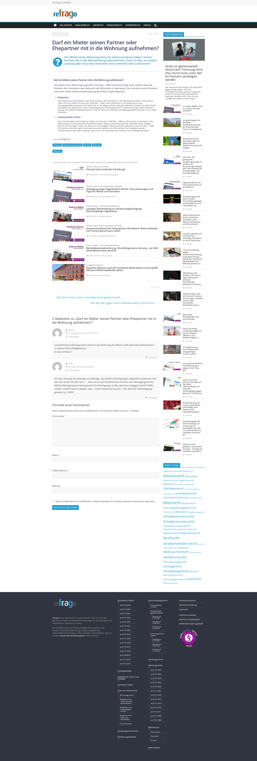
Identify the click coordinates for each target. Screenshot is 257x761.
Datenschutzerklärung (188, 605)
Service (147, 25)
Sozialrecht (184, 525)
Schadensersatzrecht (178, 521)
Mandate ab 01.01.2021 (157, 617)
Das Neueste (66, 25)
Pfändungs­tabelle (155, 665)
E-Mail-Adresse (60, 470)
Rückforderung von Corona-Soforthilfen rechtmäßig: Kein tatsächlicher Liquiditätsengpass (191, 407)
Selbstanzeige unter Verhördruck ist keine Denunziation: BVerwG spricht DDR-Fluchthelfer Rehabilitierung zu (193, 299)
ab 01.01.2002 (156, 720)
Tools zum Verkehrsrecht (127, 690)
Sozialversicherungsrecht (174, 529)
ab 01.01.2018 (125, 643)
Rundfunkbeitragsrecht (196, 512)
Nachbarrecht (188, 503)
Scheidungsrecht (170, 525)
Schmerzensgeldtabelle (127, 737)
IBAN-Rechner (153, 727)
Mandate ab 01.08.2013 (157, 622)
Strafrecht (171, 538)
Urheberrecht (182, 547)
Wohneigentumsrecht (173, 575)
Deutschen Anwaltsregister (73, 635)
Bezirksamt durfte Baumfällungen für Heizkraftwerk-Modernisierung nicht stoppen (192, 143)
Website (56, 485)
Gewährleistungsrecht (191, 489)
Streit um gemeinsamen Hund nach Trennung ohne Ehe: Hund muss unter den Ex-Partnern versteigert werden (184, 73)
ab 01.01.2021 (125, 626)
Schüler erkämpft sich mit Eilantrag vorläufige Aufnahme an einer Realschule (192, 237)
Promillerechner (126, 724)
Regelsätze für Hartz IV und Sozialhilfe (128, 678)
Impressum (183, 609)
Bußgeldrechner (126, 701)
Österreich (155, 736)
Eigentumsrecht (187, 480)
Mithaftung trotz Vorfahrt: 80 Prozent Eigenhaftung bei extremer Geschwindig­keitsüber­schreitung (192, 279)
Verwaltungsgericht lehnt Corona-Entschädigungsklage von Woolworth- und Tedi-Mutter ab (192, 201)
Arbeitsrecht (174, 475)
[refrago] (55, 25)
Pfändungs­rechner (155, 659)
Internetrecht (132, 25)
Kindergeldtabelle (124, 671)
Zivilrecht (194, 579)
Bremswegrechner (127, 695)
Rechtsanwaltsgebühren (158, 600)
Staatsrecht (191, 529)
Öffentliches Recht (170, 583)
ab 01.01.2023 (125, 618)
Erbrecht (168, 484)
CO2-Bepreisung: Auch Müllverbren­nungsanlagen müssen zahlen (191, 350)
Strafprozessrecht (189, 533)
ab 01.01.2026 (125, 605)
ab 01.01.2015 (125, 659)
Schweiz (154, 740)
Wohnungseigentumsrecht (175, 579)
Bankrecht (191, 476)
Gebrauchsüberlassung (72, 145)
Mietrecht (98, 25)
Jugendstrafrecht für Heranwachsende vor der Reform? (192, 184)
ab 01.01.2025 (125, 609)
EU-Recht (178, 484)
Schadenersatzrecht (178, 516)
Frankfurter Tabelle (125, 685)
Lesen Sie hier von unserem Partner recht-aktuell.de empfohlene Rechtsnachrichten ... (96, 162)
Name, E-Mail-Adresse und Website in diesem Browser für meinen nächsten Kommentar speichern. (106, 501)
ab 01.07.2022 (156, 686)
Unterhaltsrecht (169, 548)
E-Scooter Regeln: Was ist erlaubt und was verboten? (193, 108)
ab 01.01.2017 (125, 647)
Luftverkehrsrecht (195, 498)
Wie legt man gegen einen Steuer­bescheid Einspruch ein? (124, 303)
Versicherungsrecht (175, 562)
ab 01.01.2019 (125, 638)
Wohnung (96, 145)
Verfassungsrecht (195, 552)
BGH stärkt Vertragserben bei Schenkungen (191, 316)
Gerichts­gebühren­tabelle (158, 635)
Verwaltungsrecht (175, 571)
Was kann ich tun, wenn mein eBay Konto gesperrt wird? (87, 297)
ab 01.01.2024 (125, 613)
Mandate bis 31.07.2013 (157, 627)
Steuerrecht (170, 533)
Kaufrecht (183, 497)
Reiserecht (181, 511)
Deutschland (155, 732)
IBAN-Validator (154, 747)
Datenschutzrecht (171, 480)
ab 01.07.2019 (125, 634)
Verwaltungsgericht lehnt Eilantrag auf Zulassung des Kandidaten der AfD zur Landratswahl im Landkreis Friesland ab (192, 428)
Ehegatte (57, 145)
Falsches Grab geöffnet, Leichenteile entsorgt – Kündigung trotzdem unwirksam (192, 447)
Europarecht (188, 484)
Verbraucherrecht (175, 552)
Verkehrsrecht (114, 25)
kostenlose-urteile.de (187, 615)
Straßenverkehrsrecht (180, 543)
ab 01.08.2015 (125, 655)
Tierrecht (201, 544)
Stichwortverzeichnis (187, 600)
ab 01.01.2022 (125, 622)
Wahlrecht (193, 571)
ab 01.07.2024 (156, 678)
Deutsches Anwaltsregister (189, 619)
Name (56, 455)
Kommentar (59, 416)
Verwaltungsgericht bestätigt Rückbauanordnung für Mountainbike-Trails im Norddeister (192, 124)
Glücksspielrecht (169, 494)
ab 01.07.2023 (156, 682)
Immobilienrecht (186, 493)
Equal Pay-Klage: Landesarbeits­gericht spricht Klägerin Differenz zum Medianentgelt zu (192, 333)
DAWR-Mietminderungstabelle (191, 623)
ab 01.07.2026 (156, 670)
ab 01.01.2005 (156, 716)
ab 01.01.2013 (125, 664)
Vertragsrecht (172, 566)
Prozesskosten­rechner (156, 606)
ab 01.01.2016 (125, 651)
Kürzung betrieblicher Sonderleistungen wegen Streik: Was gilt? (193, 366)
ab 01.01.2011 (156, 712)
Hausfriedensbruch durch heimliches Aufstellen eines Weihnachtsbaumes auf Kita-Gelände (192, 219)
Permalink (74, 336)
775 (157, 287)
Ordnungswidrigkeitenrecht (179, 508)
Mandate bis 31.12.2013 (157, 650)
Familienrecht (82, 25)
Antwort (153, 357)
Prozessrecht (169, 512)
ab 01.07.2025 (156, 674)
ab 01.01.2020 (125, 630)
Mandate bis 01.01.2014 (157, 645)
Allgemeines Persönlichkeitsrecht (178, 471)
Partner (87, 145)
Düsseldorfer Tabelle (126, 600)
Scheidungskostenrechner (128, 731)
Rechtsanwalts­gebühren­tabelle (157, 612)
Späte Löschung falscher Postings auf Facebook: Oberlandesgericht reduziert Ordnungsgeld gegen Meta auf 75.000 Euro (192, 386)
